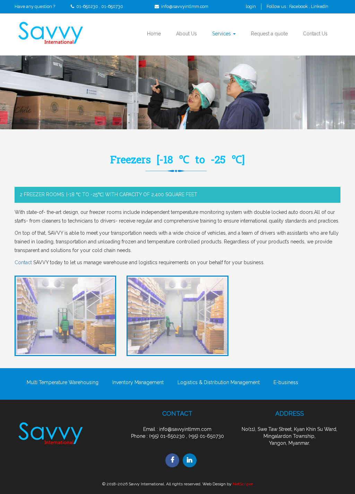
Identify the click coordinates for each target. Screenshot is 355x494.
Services (222, 33)
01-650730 (112, 6)
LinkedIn (319, 6)
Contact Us (315, 33)
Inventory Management (138, 382)
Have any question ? (35, 6)
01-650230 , (88, 6)
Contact (23, 262)
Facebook (299, 6)
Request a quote (269, 33)
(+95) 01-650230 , (168, 436)
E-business (286, 382)
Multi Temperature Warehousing (62, 382)
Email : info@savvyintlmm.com (177, 429)
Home (154, 33)
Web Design (214, 484)
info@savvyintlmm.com (184, 6)
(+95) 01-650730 (206, 436)
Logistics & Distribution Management (219, 382)
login (251, 6)
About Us (186, 33)
